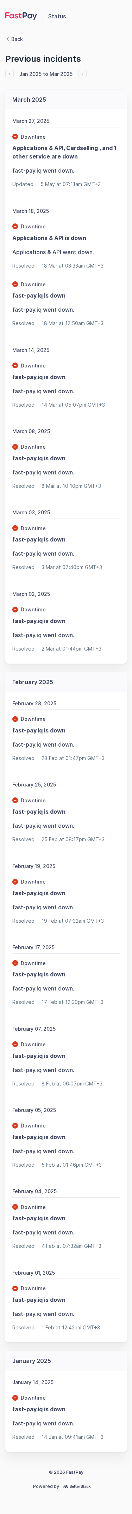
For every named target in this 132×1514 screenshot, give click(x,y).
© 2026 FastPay (66, 1472)
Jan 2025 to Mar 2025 (46, 74)
